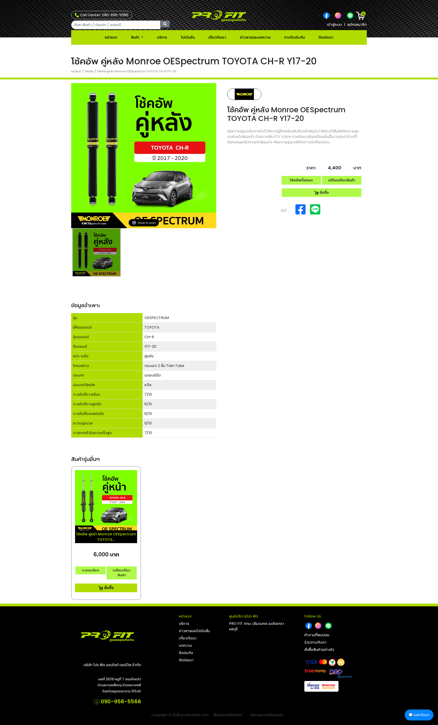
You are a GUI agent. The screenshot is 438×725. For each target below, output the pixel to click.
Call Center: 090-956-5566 (103, 15)
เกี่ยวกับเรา (217, 37)
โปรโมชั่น (188, 37)
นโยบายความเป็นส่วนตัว (266, 715)
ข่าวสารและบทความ (255, 37)
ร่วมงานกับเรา (315, 642)
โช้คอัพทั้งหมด (301, 180)
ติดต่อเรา (325, 37)
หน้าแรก (111, 37)
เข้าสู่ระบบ (334, 24)
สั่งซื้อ (324, 192)
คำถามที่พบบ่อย (316, 635)
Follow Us (312, 616)
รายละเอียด (90, 570)
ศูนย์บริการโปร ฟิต (243, 616)
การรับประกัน (294, 37)
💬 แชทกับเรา (419, 714)
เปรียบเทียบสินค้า (341, 180)
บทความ (185, 645)
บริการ (162, 37)
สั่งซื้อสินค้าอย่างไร (319, 649)
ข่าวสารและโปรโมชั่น (194, 630)
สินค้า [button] (135, 37)
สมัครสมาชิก (357, 24)
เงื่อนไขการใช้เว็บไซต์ (227, 715)
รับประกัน (186, 652)
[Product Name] (96, 252)
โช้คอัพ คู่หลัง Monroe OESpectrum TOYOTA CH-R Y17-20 (136, 71)
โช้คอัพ (89, 71)
